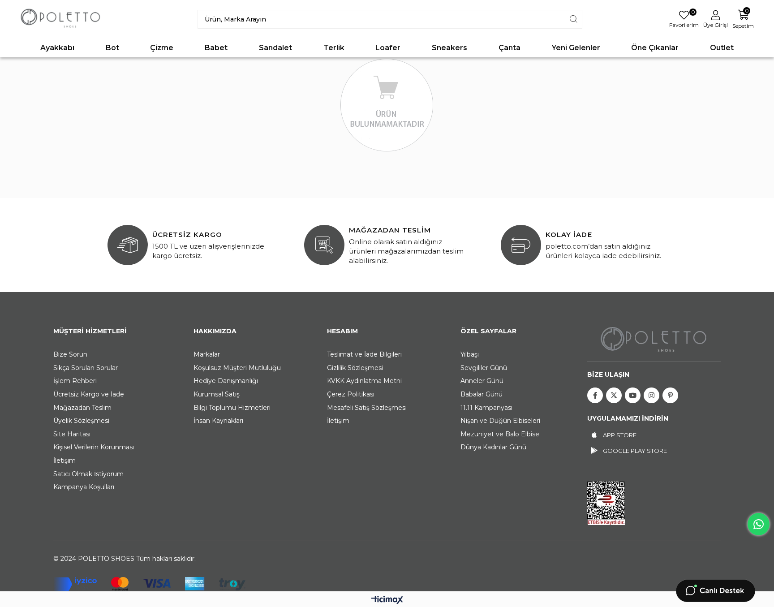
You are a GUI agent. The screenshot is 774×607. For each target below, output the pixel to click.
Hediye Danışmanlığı (226, 381)
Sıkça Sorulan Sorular (85, 368)
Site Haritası (71, 434)
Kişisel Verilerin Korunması (93, 447)
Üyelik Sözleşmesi (81, 421)
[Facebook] (595, 395)
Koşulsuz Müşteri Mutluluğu (237, 368)
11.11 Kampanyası (486, 408)
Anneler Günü (481, 381)
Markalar (207, 354)
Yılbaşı (469, 354)
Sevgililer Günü (483, 368)
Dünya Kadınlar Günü (493, 447)
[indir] (606, 503)
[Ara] (573, 19)
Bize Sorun (70, 354)
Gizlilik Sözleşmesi (355, 368)
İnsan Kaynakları (218, 421)
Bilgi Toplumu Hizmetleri (232, 408)
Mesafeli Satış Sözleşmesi (367, 408)
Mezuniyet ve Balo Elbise (499, 434)
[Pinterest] (670, 395)
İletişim (64, 460)
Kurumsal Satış (217, 394)
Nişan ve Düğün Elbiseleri (500, 421)
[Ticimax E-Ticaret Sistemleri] (387, 600)
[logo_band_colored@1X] (149, 584)
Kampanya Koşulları (83, 487)
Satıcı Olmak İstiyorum (88, 474)
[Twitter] (614, 395)
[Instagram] (651, 395)
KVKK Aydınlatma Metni (364, 381)
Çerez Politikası (350, 394)
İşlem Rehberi (75, 381)
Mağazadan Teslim (82, 408)
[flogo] (654, 339)
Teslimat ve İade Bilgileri (364, 354)
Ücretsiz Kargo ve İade (88, 394)
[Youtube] (633, 395)
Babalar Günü (481, 394)
